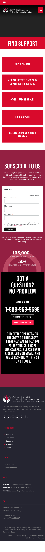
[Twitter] (9, 417)
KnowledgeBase (9, 532)
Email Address (10, 198)
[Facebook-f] (4, 417)
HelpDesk (20, 530)
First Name (8, 206)
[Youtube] (17, 417)
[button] (4, 2)
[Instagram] (13, 417)
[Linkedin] (21, 417)
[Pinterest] (26, 417)
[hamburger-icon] (40, 10)
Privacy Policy (17, 225)
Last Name (8, 214)
